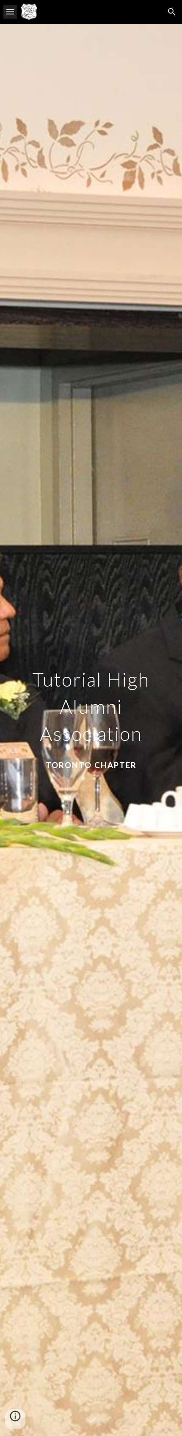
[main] (91, 730)
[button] (10, 11)
